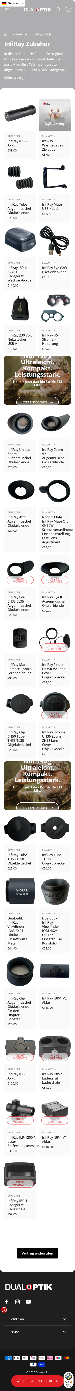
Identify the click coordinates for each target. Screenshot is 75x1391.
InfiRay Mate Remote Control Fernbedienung (20, 668)
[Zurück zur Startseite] (6, 34)
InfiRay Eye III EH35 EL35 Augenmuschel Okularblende (19, 603)
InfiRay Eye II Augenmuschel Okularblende (53, 601)
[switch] (68, 1385)
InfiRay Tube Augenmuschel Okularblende (19, 208)
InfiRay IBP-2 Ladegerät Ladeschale (52, 1078)
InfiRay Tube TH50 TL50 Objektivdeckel (19, 859)
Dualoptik (14, 136)
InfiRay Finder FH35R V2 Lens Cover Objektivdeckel (53, 670)
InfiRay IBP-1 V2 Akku (54, 1000)
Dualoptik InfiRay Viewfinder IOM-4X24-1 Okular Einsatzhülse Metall (17, 931)
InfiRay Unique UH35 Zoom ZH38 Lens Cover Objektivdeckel (53, 740)
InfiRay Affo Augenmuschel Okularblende (19, 521)
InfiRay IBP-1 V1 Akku (54, 1139)
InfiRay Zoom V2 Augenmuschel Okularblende (53, 455)
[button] (4, 1310)
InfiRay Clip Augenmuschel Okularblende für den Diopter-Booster (19, 1008)
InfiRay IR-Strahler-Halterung (50, 339)
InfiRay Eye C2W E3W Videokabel (54, 269)
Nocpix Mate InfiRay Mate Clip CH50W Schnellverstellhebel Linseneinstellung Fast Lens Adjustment (58, 529)
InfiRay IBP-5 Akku (17, 1076)
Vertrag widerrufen (37, 1253)
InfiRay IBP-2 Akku (17, 143)
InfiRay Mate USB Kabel (52, 206)
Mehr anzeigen (16, 77)
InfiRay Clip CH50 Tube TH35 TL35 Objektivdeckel (19, 738)
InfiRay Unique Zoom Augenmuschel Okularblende (19, 455)
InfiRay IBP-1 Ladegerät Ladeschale (17, 1204)
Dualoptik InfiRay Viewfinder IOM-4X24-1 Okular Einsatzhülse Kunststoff (52, 931)
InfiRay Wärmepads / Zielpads (52, 145)
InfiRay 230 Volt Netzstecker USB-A (20, 339)
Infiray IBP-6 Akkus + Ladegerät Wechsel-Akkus (19, 274)
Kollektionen (20, 34)
